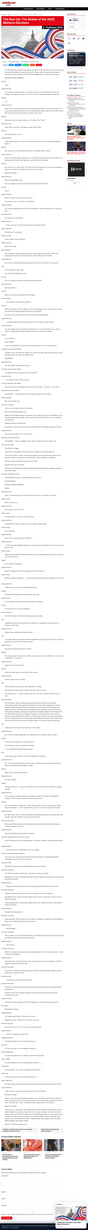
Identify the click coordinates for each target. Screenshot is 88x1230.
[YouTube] (83, 39)
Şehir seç (72, 23)
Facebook (18, 65)
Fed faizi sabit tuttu (73, 112)
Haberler (3, 14)
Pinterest (39, 65)
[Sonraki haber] (82, 55)
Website (3, 1205)
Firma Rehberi (41, 9)
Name (3, 1192)
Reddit (32, 65)
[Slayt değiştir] (73, 182)
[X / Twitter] (74, 39)
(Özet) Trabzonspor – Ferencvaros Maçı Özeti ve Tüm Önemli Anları (76, 104)
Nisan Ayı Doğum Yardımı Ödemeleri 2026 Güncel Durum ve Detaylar (76, 99)
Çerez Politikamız (14, 1227)
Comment (5, 1176)
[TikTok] (69, 43)
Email (3, 1198)
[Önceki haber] (79, 55)
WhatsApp (25, 65)
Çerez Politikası (59, 9)
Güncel (9, 14)
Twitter (11, 65)
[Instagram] (79, 39)
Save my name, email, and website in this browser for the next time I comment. (27, 1214)
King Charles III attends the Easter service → (50, 1130)
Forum (50, 9)
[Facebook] (69, 39)
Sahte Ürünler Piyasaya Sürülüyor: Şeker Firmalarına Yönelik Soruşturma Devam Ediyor (75, 116)
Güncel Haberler (28, 9)
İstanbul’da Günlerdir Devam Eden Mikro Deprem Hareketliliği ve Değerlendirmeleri (77, 109)
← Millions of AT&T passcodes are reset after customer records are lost (17, 1130)
